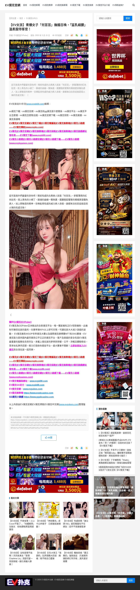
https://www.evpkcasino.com (38, 393)
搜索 (128, 18)
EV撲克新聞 (35, 5)
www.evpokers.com (68, 404)
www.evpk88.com (39, 381)
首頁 (25, 5)
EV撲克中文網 (47, 580)
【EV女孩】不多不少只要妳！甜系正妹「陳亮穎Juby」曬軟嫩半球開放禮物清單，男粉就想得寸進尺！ (115, 453)
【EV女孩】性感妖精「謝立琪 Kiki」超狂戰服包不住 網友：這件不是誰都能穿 (75, 524)
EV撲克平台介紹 (103, 5)
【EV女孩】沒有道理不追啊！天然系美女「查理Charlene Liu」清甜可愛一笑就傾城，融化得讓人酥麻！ (21, 558)
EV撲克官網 (12, 5)
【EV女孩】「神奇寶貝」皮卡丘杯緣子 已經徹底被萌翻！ (48, 524)
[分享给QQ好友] (82, 35)
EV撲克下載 (75, 5)
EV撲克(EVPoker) (21, 35)
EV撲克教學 (48, 5)
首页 (21, 18)
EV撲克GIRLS (31, 18)
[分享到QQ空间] (86, 35)
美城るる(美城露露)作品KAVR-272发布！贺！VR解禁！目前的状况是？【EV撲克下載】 (115, 443)
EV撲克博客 (69, 580)
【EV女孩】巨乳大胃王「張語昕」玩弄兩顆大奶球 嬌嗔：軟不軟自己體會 (48, 556)
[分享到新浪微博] (72, 35)
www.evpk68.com (35, 104)
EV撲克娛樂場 (61, 5)
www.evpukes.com (32, 389)
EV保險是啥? (118, 5)
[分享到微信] (77, 35)
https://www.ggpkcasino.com (39, 397)
